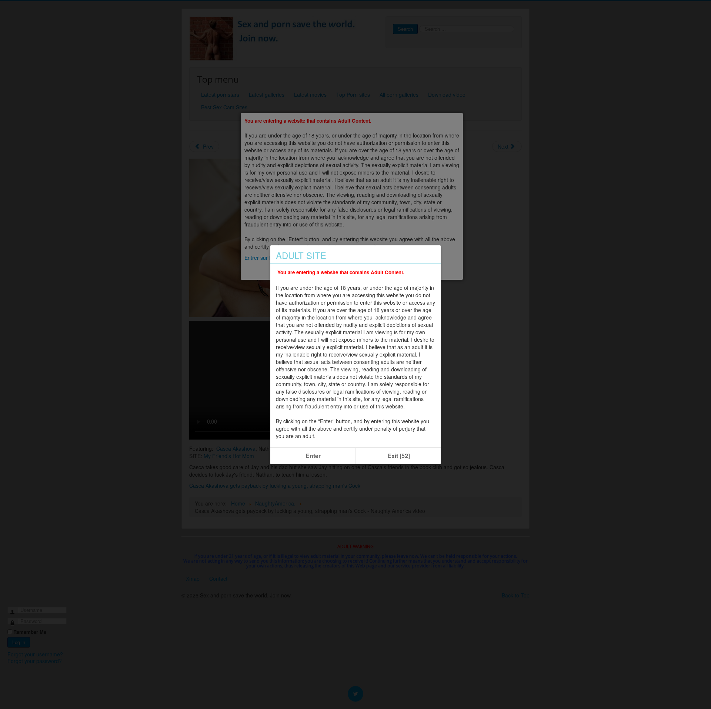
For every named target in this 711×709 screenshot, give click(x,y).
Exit (398, 455)
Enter (313, 455)
